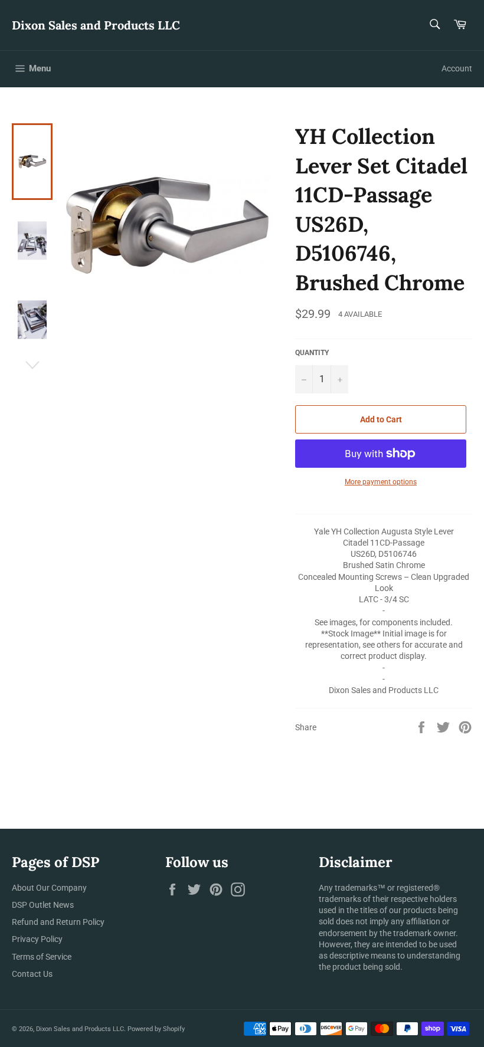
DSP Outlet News (43, 905)
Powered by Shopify (156, 1029)
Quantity (312, 353)
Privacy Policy (37, 939)
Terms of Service (41, 956)
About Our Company (49, 887)
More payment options (381, 482)
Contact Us (32, 974)
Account (457, 68)
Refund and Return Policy (58, 922)
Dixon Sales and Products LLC (96, 25)
